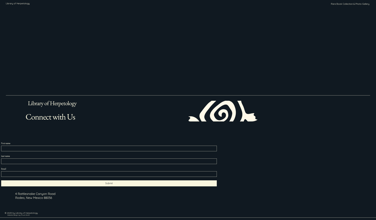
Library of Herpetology (52, 103)
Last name (5, 156)
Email (3, 169)
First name (5, 143)
